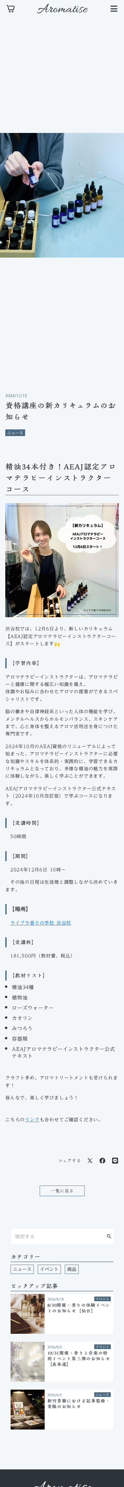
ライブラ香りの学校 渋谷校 (40, 923)
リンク (32, 1119)
